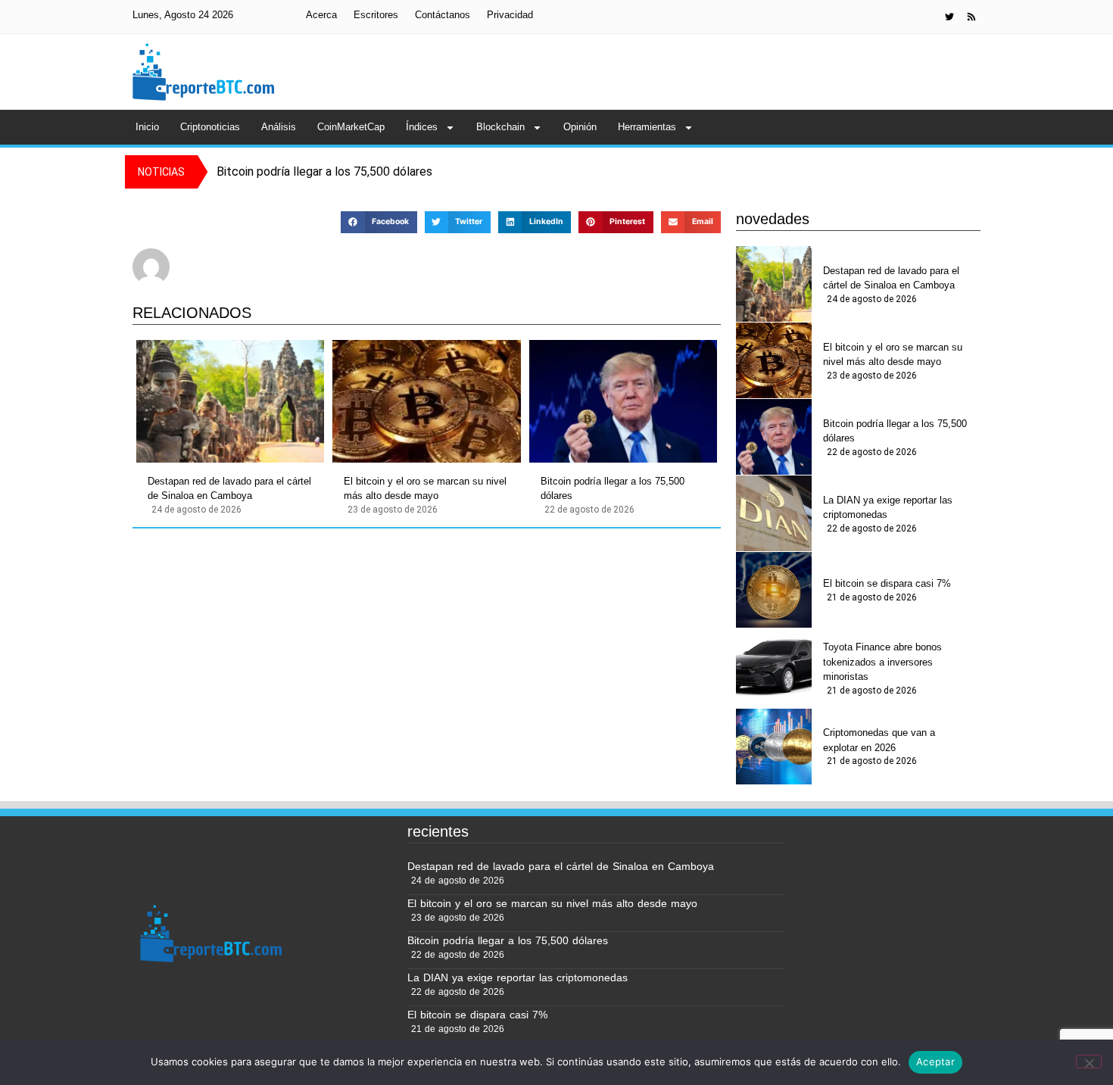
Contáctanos (442, 14)
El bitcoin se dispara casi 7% (887, 583)
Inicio (147, 127)
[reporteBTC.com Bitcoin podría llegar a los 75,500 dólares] (623, 401)
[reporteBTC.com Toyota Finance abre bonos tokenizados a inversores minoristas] (774, 666)
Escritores (376, 14)
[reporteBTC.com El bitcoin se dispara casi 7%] (774, 590)
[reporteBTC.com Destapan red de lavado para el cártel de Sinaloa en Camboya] (230, 401)
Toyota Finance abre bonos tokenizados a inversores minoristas (882, 661)
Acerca (321, 14)
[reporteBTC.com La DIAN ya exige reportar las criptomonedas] (774, 513)
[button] (378, 222)
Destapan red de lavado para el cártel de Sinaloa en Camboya (229, 488)
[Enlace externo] (949, 17)
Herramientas (647, 127)
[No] (1089, 1061)
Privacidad (510, 14)
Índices (422, 127)
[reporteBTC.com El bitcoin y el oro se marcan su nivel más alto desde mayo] (426, 401)
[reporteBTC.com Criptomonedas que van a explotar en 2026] (774, 746)
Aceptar (935, 1061)
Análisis (278, 127)
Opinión (580, 127)
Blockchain (500, 127)
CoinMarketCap (351, 127)
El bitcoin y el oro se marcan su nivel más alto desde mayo (425, 488)
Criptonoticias (210, 127)
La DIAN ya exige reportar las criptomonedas (887, 507)
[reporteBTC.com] (971, 17)
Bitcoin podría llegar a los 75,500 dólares (612, 488)
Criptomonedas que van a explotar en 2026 (879, 740)
